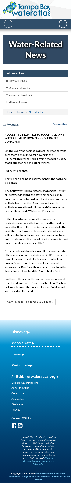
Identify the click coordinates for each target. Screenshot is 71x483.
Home (9, 111)
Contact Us (18, 393)
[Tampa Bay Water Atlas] (27, 8)
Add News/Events (16, 102)
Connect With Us (21, 418)
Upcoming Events (19, 87)
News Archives (18, 80)
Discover (19, 332)
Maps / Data (21, 343)
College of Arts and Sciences (35, 476)
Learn (16, 354)
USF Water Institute (45, 473)
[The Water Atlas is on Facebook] (14, 426)
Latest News (17, 73)
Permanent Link (60, 124)
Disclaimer (17, 404)
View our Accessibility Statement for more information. (38, 461)
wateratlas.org (43, 377)
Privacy (15, 409)
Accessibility (18, 398)
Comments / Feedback (19, 95)
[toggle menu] (63, 24)
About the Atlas (20, 387)
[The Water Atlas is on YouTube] (20, 426)
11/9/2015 (11, 125)
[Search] (8, 24)
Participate (20, 365)
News (20, 111)
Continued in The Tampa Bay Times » (30, 301)
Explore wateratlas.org (24, 382)
